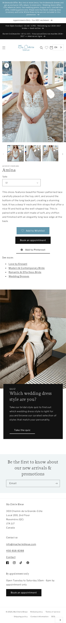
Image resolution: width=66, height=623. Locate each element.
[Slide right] (62, 154)
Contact (11, 557)
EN (55, 47)
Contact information (39, 616)
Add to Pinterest (35, 249)
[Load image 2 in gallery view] (33, 153)
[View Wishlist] (46, 47)
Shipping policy (21, 616)
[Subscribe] (56, 483)
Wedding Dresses (19, 276)
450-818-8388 (15, 550)
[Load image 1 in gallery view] (15, 153)
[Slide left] (3, 154)
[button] (3, 47)
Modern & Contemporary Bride (27, 268)
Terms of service (53, 612)
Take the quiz (22, 430)
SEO (53, 616)
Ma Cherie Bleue (20, 612)
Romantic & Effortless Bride (25, 272)
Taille (4, 176)
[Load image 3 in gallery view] (50, 153)
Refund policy (36, 612)
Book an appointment (33, 240)
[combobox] (58, 47)
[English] (59, 620)
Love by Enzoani (18, 264)
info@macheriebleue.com (21, 544)
